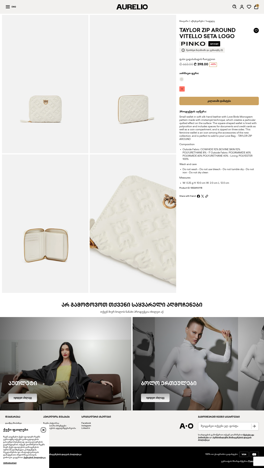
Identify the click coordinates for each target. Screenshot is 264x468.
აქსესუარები (197, 21)
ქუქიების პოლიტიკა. (35, 458)
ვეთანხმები (9, 463)
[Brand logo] (193, 43)
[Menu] (7, 6)
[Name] (182, 79)
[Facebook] (198, 196)
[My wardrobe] (249, 6)
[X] (202, 196)
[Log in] (241, 6)
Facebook (86, 423)
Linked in (85, 428)
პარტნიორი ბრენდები (54, 426)
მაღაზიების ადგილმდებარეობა (59, 428)
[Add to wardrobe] (256, 30)
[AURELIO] (132, 6)
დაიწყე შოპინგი (13, 423)
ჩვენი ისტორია (51, 423)
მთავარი (183, 21)
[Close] (43, 429)
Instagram (86, 426)
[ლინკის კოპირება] (206, 196)
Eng (14, 7)
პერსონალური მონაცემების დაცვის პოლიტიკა (55, 454)
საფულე (210, 21)
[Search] (234, 6)
